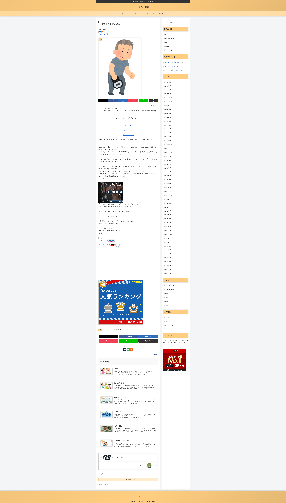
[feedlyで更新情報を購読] (128, 349)
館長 (175, 66)
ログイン (167, 317)
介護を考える (169, 46)
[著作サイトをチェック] (124, 349)
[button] (153, 100)
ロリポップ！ (128, 130)
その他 (106, 329)
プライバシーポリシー (144, 497)
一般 (110, 329)
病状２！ (167, 42)
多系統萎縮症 (116, 329)
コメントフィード (170, 325)
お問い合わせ (154, 497)
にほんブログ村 (103, 34)
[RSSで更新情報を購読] (131, 349)
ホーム (130, 497)
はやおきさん (178, 62)
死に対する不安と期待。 (172, 38)
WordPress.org (169, 329)
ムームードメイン (128, 135)
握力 (122, 329)
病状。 (167, 34)
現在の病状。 (169, 50)
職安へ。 (167, 62)
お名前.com (128, 125)
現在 (101, 329)
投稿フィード (169, 321)
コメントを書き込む (128, 479)
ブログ (135, 497)
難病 (127, 329)
